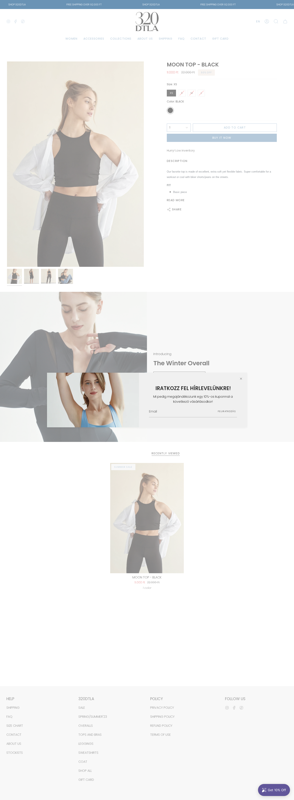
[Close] (241, 379)
